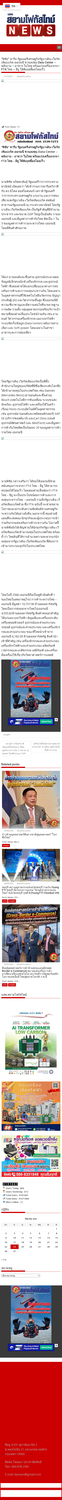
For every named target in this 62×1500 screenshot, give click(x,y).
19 (30, 1242)
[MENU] (59, 47)
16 (6, 1242)
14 (48, 1237)
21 (48, 1242)
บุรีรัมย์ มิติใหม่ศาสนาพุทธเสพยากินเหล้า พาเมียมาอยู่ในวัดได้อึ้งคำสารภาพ (46, 746)
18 (22, 1242)
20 (39, 1242)
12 (30, 1237)
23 (6, 1246)
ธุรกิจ (5, 901)
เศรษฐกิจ (6, 734)
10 (14, 1237)
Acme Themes (31, 1495)
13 (39, 1237)
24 (14, 1246)
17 (14, 1242)
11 (22, 1237)
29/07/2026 (8, 964)
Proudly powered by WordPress (19, 1491)
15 (56, 1237)
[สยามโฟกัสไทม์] (4, 47)
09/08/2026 (8, 830)
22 (56, 1242)
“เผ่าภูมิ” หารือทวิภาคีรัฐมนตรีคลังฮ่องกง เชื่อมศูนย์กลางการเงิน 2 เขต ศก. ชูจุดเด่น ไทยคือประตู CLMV (15, 748)
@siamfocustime (24, 76)
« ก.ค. (4, 1259)
